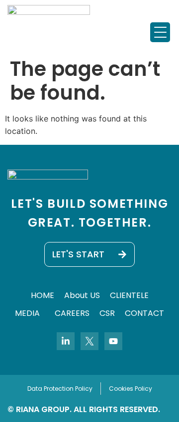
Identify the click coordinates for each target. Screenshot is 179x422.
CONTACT (144, 313)
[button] (30, 313)
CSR (107, 313)
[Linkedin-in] (66, 341)
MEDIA (27, 313)
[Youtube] (113, 341)
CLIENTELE (129, 295)
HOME (42, 295)
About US (82, 295)
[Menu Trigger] (160, 32)
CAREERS (72, 313)
